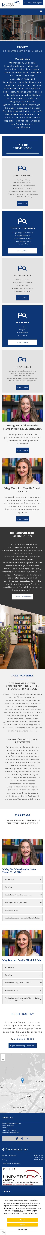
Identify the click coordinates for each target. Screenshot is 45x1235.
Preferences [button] (33, 1213)
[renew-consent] (2, 1232)
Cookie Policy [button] (18, 1211)
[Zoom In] (3, 1056)
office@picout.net (13, 1132)
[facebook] (17, 1138)
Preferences (22, 1230)
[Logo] (11, 4)
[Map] (22, 1083)
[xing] (22, 1138)
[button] (33, 2)
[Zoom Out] (3, 1059)
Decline (22, 1225)
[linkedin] (27, 1138)
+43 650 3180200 (24, 1039)
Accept (22, 1220)
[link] (41, 879)
